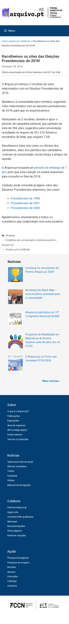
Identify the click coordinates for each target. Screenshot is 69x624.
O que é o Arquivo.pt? (18, 411)
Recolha (11, 567)
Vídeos (11, 480)
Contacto (12, 586)
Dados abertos (14, 434)
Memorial (12, 521)
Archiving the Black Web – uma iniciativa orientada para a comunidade (42, 293)
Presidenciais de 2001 (25, 203)
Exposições (13, 420)
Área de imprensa (16, 425)
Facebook (12, 476)
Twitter (10, 471)
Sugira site (12, 512)
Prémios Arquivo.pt (16, 507)
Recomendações (16, 526)
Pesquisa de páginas (18, 558)
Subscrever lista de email (20, 462)
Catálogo (12, 581)
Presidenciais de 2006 (25, 208)
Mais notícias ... (52, 380)
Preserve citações (16, 535)
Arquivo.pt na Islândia (18, 249)
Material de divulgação (19, 485)
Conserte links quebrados (20, 517)
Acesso (11, 572)
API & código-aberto (17, 430)
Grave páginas (14, 530)
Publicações (13, 416)
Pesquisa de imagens (18, 562)
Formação (12, 576)
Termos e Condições (18, 439)
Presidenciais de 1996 (25, 198)
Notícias (10, 235)
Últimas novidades (16, 466)
